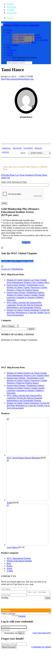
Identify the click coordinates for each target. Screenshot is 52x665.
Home (9, 30)
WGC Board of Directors (23, 35)
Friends (38, 148)
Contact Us (12, 50)
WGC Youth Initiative (21, 42)
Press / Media (18, 40)
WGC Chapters (41, 40)
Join (8, 32)
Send (48, 598)
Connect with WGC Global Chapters (17, 261)
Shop (33, 42)
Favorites (28, 148)
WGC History (18, 37)
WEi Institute (12, 45)
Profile (26, 138)
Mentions (17, 148)
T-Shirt (10, 571)
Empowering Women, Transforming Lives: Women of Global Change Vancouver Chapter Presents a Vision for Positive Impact (27, 287)
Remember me (10, 633)
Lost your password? (42, 633)
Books (9, 566)
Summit (37, 37)
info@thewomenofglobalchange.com (17, 79)
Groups (5, 152)
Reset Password (8, 647)
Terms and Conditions (30, 605)
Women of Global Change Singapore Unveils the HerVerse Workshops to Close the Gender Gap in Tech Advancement (28, 312)
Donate (10, 52)
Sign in (21, 633)
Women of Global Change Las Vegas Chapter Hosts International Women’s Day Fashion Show (28, 281)
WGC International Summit (19, 558)
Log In (10, 18)
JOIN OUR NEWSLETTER (14, 182)
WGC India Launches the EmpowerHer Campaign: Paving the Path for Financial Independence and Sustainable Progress (24, 305)
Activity (9, 138)
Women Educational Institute (19, 561)
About (37, 35)
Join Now (26, 242)
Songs (9, 568)
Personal (6, 148)
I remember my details (41, 647)
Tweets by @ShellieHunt (12, 269)
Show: (23, 153)
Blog (9, 47)
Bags (9, 563)
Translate (22, 616)
